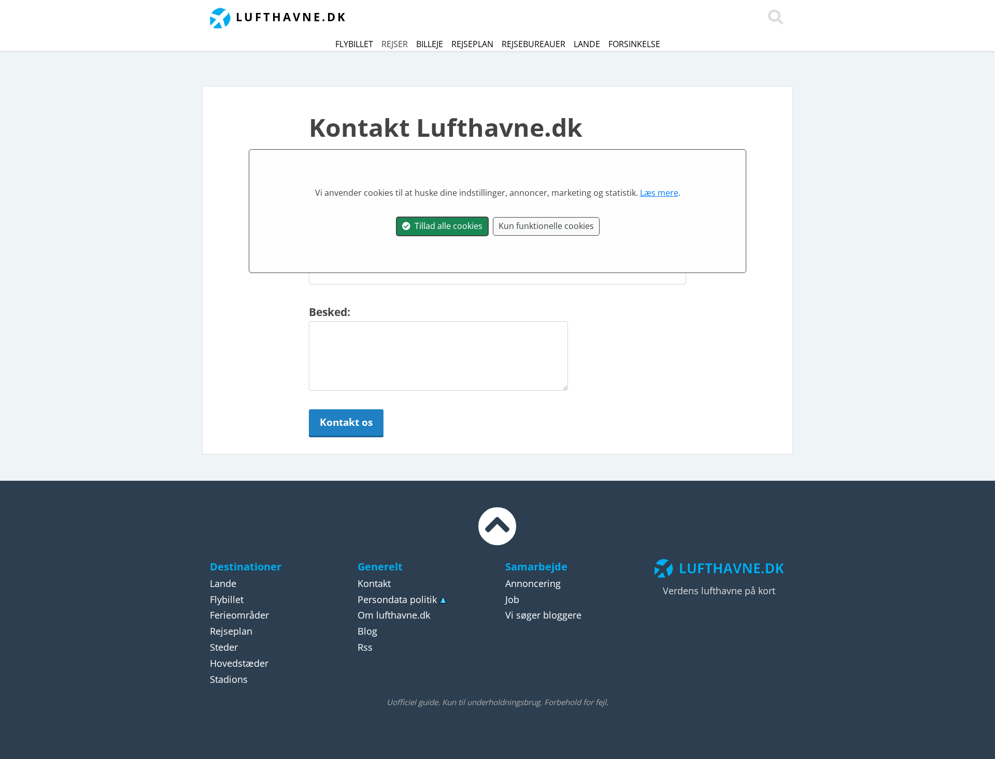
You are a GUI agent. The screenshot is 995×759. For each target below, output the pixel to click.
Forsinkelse (634, 44)
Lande (587, 44)
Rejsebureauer (533, 44)
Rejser (394, 44)
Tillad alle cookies (446, 226)
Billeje (429, 44)
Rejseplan (472, 44)
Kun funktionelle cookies (546, 226)
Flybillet (354, 44)
